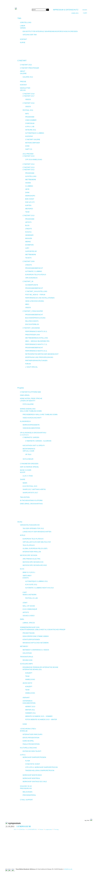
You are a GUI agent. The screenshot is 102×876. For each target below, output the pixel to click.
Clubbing (29, 186)
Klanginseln (25, 421)
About (22, 71)
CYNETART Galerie (32, 139)
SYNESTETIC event (32, 764)
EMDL (22, 619)
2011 (15, 829)
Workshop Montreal (31, 778)
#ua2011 (28, 232)
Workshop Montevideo (32, 775)
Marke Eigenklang (27, 409)
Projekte (20, 388)
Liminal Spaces (29, 623)
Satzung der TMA (30, 35)
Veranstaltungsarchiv (30, 525)
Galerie (23, 73)
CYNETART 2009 (28, 261)
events (26, 578)
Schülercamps (26, 664)
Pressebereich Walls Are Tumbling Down (40, 414)
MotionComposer (32, 143)
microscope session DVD (33, 562)
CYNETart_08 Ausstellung (36, 291)
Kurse (22, 42)
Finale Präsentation (31, 744)
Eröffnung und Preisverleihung (39, 357)
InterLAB (23, 731)
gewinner (29, 235)
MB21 (27, 304)
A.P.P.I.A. (23, 755)
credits (28, 229)
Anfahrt (26, 698)
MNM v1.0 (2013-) (29, 572)
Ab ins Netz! (27, 683)
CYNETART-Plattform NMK (30, 392)
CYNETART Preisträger (29, 68)
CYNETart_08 (28, 281)
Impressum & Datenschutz (65, 10)
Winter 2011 (30, 710)
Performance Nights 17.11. (36, 344)
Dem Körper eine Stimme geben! (36, 636)
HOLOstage (27, 653)
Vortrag (56, 829)
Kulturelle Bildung (28, 748)
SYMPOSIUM (29, 123)
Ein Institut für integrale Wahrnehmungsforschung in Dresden (50, 31)
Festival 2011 (28, 110)
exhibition (29, 245)
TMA (19, 18)
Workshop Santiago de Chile (35, 781)
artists (28, 222)
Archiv (23, 90)
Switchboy (27, 575)
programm (29, 219)
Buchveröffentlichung (35, 318)
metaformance (29, 449)
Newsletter (25, 88)
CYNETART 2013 (28, 167)
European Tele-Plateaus (35, 274)
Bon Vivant (29, 199)
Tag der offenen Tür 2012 (33, 528)
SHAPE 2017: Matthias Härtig (34, 489)
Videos (28, 99)
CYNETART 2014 (28, 164)
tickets (28, 258)
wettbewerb (30, 254)
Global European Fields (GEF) (35, 548)
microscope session (28, 555)
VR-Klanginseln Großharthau (33, 433)
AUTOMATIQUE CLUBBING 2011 (36, 581)
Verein (23, 28)
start (25, 603)
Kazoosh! (29, 136)
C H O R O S (24, 435)
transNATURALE (26, 657)
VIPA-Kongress (31, 278)
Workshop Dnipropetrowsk (34, 757)
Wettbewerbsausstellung (36, 338)
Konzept (28, 673)
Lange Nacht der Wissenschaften (37, 532)
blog (27, 225)
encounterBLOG (32, 324)
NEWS (25, 483)
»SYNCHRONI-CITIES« (28, 729)
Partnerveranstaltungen (36, 360)
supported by (31, 251)
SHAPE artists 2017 (30, 493)
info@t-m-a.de (68, 869)
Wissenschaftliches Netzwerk (36, 643)
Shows (28, 183)
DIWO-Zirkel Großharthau (31, 504)
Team (27, 212)
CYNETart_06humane (31, 328)
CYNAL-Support (26, 800)
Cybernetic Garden (31, 437)
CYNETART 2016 (28, 103)
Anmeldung (30, 679)
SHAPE (22, 479)
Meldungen (27, 792)
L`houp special (31, 367)
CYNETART (22, 61)
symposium (48, 829)
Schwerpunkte (31, 285)
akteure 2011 (30, 130)
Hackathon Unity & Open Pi (34, 445)
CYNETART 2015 (28, 156)
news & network (29, 595)
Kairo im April (28, 741)
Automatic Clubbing (33, 271)
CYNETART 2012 (28, 170)
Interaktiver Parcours (32, 734)
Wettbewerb (30, 179)
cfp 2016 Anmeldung (33, 159)
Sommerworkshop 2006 (29, 627)
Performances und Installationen (39, 298)
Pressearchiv (26, 788)
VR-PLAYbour (28, 459)
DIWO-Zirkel (25, 395)
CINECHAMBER (30, 120)
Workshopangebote (31, 425)
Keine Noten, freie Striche (31, 398)
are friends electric (32, 559)
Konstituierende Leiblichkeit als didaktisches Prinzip (42, 629)
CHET (25, 592)
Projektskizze (29, 633)
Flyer (27, 761)
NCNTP (22, 472)
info (27, 114)
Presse (23, 81)
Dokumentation (29, 703)
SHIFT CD (28, 149)
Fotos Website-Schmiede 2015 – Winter (41, 719)
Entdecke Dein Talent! (32, 751)
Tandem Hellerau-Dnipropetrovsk (39, 770)
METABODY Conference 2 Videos (36, 650)
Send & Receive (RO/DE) (34, 301)
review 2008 (27, 660)
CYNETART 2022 (26, 65)
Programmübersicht (34, 268)
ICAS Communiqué (30, 609)
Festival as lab (31, 598)
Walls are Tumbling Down (31, 411)
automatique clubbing (34, 133)
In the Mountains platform (31, 500)
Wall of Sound (29, 606)
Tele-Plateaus (29, 545)
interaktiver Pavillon (32, 552)
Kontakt (23, 39)
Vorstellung (25, 22)
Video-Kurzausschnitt (32, 418)
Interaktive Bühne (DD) (32, 669)
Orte (27, 189)
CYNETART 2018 (28, 94)
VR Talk (28, 454)
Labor (22, 26)
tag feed (87, 820)
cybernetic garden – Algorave (38, 441)
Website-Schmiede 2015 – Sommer (38, 716)
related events (31, 321)
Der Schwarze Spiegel (29, 467)
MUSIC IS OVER (25, 470)
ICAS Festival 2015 (30, 486)
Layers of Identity (27, 401)
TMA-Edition (25, 497)
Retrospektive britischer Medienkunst (41, 354)
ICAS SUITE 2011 (31, 584)
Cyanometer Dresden (29, 464)
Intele (22, 535)
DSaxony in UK (26, 786)
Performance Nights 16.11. (36, 351)
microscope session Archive (35, 565)
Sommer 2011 (30, 713)
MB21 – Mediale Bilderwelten (37, 341)
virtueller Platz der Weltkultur (37, 542)
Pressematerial (29, 795)
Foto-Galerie (28, 404)
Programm (29, 117)
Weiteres (29, 209)
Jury (27, 248)
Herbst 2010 (30, 706)
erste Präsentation (31, 738)
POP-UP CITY (30, 202)
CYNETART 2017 (28, 96)
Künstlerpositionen (31, 639)
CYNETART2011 (32, 829)
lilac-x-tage (28, 476)
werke (28, 242)
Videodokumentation (31, 428)
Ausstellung (30, 176)
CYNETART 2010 (28, 215)
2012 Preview (28, 154)
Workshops (30, 196)
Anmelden (74, 13)
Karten (28, 205)
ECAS (22, 569)
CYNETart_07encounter (33, 311)
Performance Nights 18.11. (36, 331)
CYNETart (22, 829)
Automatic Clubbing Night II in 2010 (39, 588)
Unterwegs (27, 701)
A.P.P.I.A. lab (29, 126)
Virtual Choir (28, 451)
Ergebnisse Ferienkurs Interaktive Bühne (40, 667)
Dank (27, 146)
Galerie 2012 (28, 77)
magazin (28, 238)
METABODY (24, 646)
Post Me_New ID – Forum (35, 295)
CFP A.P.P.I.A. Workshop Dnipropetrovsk (41, 767)
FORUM (28, 364)
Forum (41, 829)
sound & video (28, 616)
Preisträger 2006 (32, 335)
